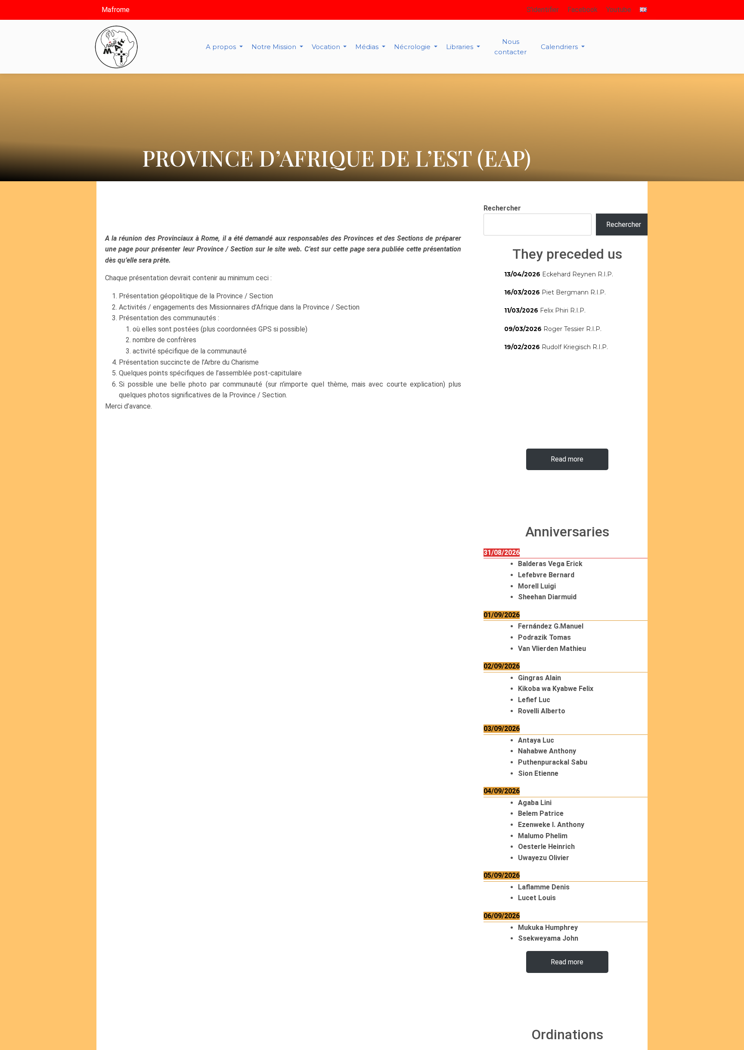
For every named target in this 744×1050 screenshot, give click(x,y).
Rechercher (502, 208)
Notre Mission (274, 47)
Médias (367, 47)
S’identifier (543, 10)
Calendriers (560, 47)
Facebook (582, 10)
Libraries (460, 47)
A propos (222, 47)
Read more (567, 459)
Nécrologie (413, 47)
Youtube (618, 10)
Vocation (327, 47)
